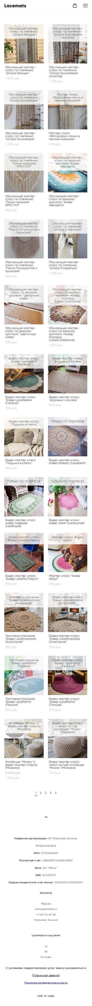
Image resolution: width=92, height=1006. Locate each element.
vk (46, 946)
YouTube (45, 957)
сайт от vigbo (46, 996)
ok (46, 951)
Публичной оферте (46, 975)
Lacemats (15, 5)
